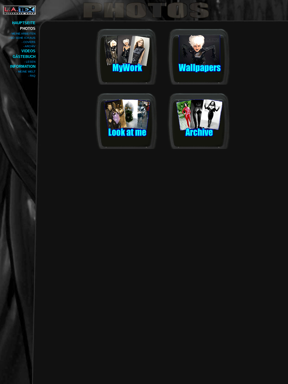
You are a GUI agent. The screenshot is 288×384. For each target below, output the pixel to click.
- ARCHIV (29, 46)
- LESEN (29, 61)
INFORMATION (22, 66)
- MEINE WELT (25, 71)
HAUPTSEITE (23, 23)
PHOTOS (27, 28)
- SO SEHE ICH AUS (22, 37)
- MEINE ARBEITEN (22, 33)
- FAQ (31, 75)
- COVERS (28, 42)
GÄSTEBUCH (24, 57)
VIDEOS (28, 51)
